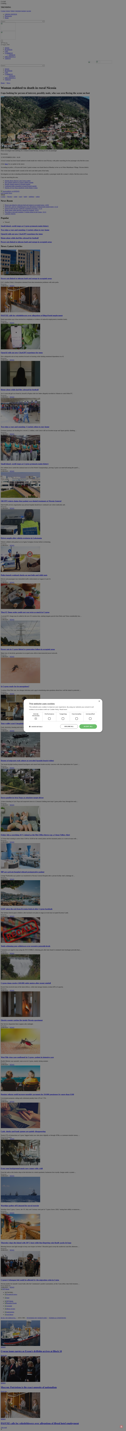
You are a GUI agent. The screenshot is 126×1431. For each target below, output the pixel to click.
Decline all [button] (69, 726)
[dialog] (63, 715)
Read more (63, 709)
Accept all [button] (88, 726)
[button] (35, 726)
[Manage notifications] (121, 1426)
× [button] (99, 701)
